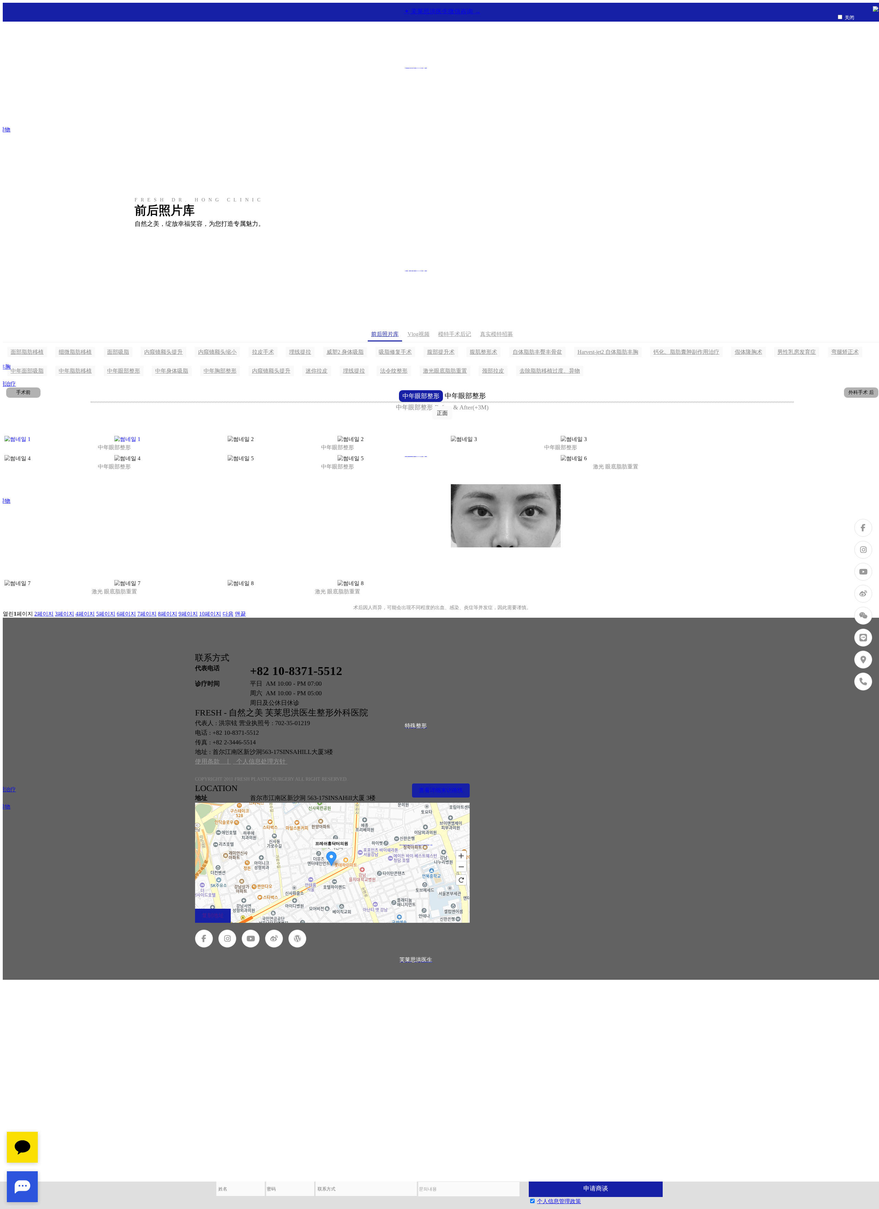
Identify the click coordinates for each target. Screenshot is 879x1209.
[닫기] (875, 9)
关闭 (849, 17)
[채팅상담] (22, 1167)
